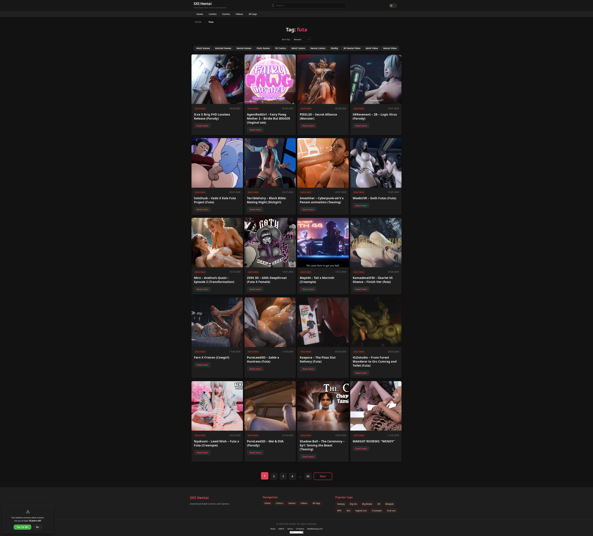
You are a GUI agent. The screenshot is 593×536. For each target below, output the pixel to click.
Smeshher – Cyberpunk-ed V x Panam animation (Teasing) (322, 200)
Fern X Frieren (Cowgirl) (211, 357)
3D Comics (280, 48)
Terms (290, 528)
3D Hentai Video (351, 48)
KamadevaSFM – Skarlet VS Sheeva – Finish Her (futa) (373, 280)
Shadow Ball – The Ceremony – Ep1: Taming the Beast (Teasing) (322, 445)
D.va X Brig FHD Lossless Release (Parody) (212, 116)
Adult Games (203, 48)
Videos (239, 13)
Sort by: (286, 39)
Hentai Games (244, 48)
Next (323, 476)
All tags (253, 13)
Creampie (377, 510)
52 (308, 476)
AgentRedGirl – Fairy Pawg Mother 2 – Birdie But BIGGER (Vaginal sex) (268, 118)
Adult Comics (298, 48)
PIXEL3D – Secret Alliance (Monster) (318, 116)
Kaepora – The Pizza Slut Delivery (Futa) (318, 359)
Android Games (223, 48)
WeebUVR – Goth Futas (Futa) (374, 198)
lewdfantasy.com (315, 528)
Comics (213, 13)
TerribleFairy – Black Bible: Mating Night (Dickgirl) (266, 200)
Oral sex (391, 510)
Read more (204, 126)
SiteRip (334, 48)
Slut (348, 510)
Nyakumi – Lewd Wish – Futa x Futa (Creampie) (216, 443)
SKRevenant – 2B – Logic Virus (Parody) (375, 116)
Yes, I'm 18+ (22, 527)
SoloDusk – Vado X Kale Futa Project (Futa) (215, 200)
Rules (272, 528)
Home (199, 13)
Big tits (353, 503)
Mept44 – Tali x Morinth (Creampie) (317, 280)
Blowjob (389, 503)
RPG (339, 510)
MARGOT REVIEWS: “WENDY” (374, 441)
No (37, 527)
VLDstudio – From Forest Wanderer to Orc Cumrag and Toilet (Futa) (375, 361)
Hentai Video (390, 48)
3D (378, 503)
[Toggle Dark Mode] (393, 5)
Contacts (300, 528)
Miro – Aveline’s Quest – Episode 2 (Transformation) (214, 280)
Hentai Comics (317, 48)
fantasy (341, 503)
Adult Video (372, 48)
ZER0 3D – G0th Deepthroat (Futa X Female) (267, 280)
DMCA (281, 528)
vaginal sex (361, 510)
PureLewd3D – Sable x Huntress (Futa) (263, 359)
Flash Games (263, 48)
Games (226, 13)
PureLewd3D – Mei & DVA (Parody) (265, 443)
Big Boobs (367, 503)
